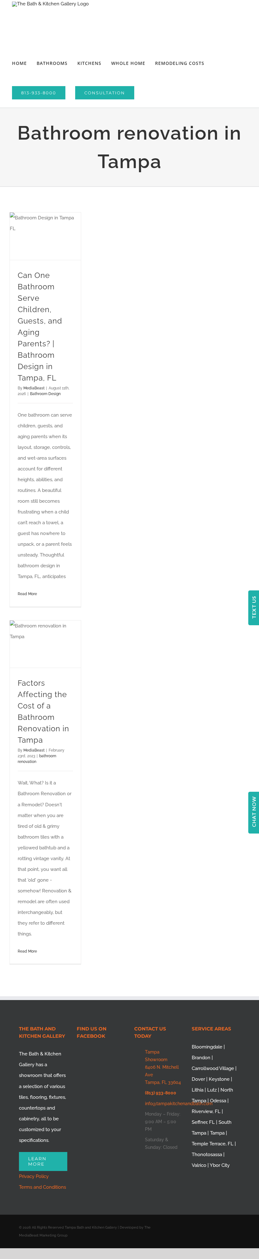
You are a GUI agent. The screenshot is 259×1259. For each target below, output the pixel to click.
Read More (27, 594)
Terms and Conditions (42, 1187)
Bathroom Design (45, 394)
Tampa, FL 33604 (163, 1082)
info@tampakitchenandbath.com (164, 1103)
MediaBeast (34, 388)
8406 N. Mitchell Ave (162, 1071)
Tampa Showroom (156, 1055)
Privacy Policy (34, 1176)
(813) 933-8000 (160, 1092)
